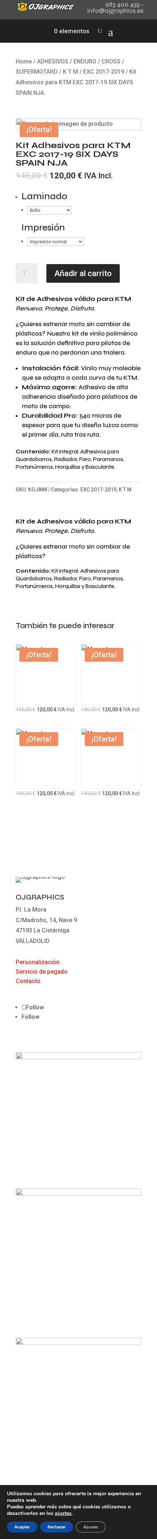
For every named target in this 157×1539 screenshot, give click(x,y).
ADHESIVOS (52, 61)
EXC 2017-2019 (103, 71)
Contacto (28, 981)
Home (24, 61)
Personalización (38, 962)
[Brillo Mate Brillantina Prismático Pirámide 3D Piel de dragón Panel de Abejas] (49, 209)
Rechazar (56, 1527)
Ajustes (90, 1527)
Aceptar (22, 1527)
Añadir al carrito (83, 273)
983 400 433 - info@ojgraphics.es (115, 8)
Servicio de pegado (42, 971)
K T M (70, 71)
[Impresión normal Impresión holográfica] (55, 241)
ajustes (63, 1513)
